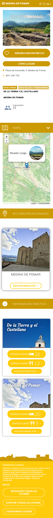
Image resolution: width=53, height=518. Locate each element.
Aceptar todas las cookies (23, 502)
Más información (25, 371)
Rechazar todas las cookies (24, 492)
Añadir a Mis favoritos (29, 53)
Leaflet (33, 203)
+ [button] (6, 136)
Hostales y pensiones (33, 87)
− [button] (6, 141)
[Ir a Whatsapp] (40, 4)
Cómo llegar (26, 63)
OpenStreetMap (44, 203)
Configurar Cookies (19, 511)
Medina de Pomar (17, 3)
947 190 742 (13, 75)
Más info (6, 485)
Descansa (10, 87)
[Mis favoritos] (44, 4)
